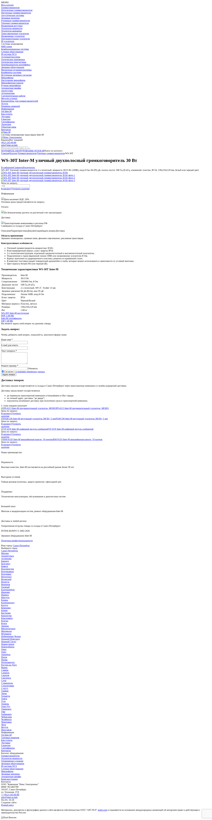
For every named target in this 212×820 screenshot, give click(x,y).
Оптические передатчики (13, 62)
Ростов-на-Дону (9, 665)
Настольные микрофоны (13, 80)
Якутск (4, 727)
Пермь (4, 660)
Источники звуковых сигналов (16, 75)
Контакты (6, 129)
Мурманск (6, 634)
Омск (3, 649)
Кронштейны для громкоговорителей (19, 101)
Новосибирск (7, 647)
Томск (4, 698)
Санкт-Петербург (21, 545)
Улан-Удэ (5, 706)
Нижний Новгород (10, 639)
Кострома (6, 613)
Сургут (4, 688)
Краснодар (6, 615)
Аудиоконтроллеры (10, 57)
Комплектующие (9, 779)
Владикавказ (7, 571)
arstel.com (102, 810)
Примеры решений (10, 106)
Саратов (5, 675)
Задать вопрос (8, 374)
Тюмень (5, 704)
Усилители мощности (11, 28)
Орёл (3, 652)
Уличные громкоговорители (15, 23)
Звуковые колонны (10, 18)
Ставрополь (7, 683)
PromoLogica (7, 805)
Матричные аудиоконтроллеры (16, 70)
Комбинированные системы (15, 49)
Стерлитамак (7, 685)
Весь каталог (7, 5)
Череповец (6, 722)
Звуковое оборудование (12, 67)
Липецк (5, 626)
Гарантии (6, 119)
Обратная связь (8, 127)
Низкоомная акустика (11, 26)
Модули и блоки (9, 98)
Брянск (4, 566)
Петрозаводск (8, 662)
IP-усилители (7, 41)
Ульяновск (6, 709)
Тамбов (5, 691)
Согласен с (24, 371)
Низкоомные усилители (13, 36)
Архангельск (7, 556)
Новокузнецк (7, 644)
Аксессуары (7, 90)
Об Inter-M (6, 111)
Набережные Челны (11, 636)
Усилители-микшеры (11, 31)
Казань (4, 600)
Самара (4, 670)
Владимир (6, 574)
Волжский (6, 579)
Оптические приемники (13, 59)
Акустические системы (12, 15)
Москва (5, 553)
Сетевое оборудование (12, 51)
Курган (4, 621)
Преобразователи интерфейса (15, 64)
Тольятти (5, 696)
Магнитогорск (8, 628)
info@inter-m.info (9, 145)
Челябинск (6, 719)
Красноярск (7, 618)
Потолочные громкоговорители (16, 10)
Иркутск (5, 597)
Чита (3, 724)
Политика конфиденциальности (17, 540)
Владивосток (7, 569)
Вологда (5, 582)
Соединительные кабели (13, 96)
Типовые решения (10, 737)
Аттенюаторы (8, 93)
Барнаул (5, 561)
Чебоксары (6, 717)
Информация (7, 109)
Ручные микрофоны (11, 85)
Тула (3, 701)
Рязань (4, 667)
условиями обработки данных (30, 371)
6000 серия (6, 46)
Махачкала (6, 631)
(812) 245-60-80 (8, 142)
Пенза (4, 657)
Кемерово (6, 608)
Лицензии (6, 124)
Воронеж (5, 584)
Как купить (6, 114)
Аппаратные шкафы (11, 88)
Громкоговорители (10, 7)
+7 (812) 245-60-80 (10, 794)
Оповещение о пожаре (12, 761)
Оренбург (6, 654)
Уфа (3, 711)
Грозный (5, 587)
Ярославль (6, 730)
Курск (4, 623)
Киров (4, 610)
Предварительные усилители (15, 38)
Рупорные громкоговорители (15, 20)
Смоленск (6, 678)
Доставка (5, 116)
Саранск (5, 672)
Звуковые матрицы (10, 774)
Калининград (7, 602)
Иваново (5, 592)
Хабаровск (6, 714)
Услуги (4, 103)
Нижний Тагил (8, 641)
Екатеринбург (8, 589)
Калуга (4, 605)
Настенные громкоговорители (16, 13)
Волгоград (6, 576)
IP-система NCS (9, 766)
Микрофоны (7, 77)
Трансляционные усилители (15, 33)
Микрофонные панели (12, 83)
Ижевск (5, 595)
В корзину (6, 188)
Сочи (3, 680)
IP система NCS (9, 54)
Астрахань (6, 558)
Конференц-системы (11, 72)
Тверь (4, 693)
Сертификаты (8, 122)
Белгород (5, 563)
